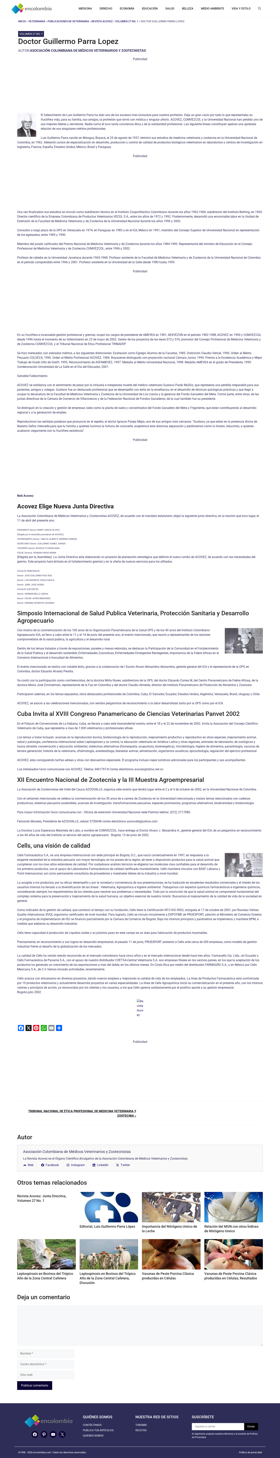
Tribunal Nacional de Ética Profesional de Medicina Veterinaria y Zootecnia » (82, 1113)
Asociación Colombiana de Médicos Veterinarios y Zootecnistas (88, 50)
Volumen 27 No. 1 (126, 21)
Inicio (22, 21)
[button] (259, 8)
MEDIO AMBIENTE (212, 8)
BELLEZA (187, 8)
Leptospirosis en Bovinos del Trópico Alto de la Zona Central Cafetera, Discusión (108, 1278)
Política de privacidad (250, 1452)
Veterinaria (36, 21)
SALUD (169, 8)
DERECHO (106, 8)
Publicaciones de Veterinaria (68, 21)
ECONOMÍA (127, 8)
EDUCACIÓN (150, 8)
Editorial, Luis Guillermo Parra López (107, 1226)
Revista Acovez (102, 21)
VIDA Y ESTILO (241, 8)
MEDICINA (85, 8)
